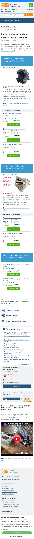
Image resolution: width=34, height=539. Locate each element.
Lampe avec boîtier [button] (12, 113)
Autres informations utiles (24, 364)
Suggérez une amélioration (11, 399)
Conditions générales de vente (10, 504)
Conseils (4, 486)
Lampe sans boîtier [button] (12, 218)
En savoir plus (4, 529)
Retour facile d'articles (8, 502)
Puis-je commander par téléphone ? (14, 349)
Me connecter (29, 9)
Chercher (28, 15)
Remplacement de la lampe (9, 492)
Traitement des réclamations (10, 506)
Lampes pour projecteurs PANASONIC (13, 27)
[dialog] (17, 527)
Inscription (30, 11)
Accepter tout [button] (17, 533)
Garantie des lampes (8, 488)
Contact (4, 513)
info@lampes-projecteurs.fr (9, 11)
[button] (17, 536)
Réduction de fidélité (8, 490)
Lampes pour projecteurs (10, 26)
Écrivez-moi (17, 386)
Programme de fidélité (10, 344)
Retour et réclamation (8, 500)
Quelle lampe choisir (8, 494)
